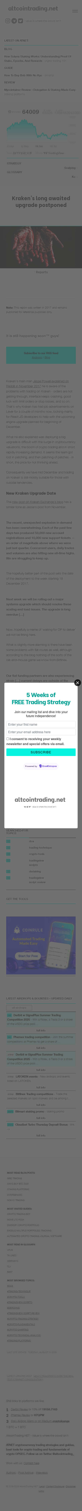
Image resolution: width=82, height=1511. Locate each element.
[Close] (77, 682)
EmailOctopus (49, 766)
